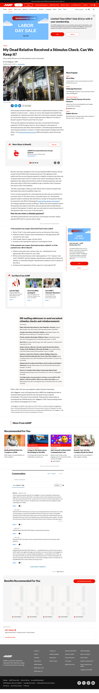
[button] (93, 9)
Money (5, 45)
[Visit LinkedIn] (93, 683)
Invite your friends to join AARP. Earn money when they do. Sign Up (47, 1)
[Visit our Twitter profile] (84, 683)
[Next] (58, 162)
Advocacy (7, 448)
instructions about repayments (48, 201)
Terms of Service (25, 680)
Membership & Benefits (41, 5)
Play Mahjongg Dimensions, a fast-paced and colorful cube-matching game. (80, 92)
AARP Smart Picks (54, 5)
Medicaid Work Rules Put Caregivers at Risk (13, 451)
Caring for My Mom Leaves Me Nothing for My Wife (37, 451)
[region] (38, 523)
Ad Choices (6, 685)
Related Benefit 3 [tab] (34, 163)
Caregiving (54, 448)
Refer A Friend (53, 661)
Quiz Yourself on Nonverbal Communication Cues (61, 451)
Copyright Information (29, 683)
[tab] (19, 485)
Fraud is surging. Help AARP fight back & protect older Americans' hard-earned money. (15, 295)
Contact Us (53, 651)
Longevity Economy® (86, 669)
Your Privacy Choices (16, 685)
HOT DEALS (9, 630)
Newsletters (53, 657)
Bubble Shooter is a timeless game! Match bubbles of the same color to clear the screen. (80, 117)
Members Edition (65, 5)
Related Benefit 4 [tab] (36, 163)
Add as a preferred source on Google (29, 105)
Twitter (15, 105)
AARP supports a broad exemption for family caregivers (14, 456)
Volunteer (36, 657)
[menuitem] (5, 10)
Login (91, 4)
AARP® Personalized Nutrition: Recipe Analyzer (40, 151)
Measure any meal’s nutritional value (36, 154)
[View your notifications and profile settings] (63, 485)
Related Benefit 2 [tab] (32, 163)
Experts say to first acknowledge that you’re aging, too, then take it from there (79, 105)
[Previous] (55, 162)
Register (85, 5)
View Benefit (31, 156)
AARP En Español (54, 654)
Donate (36, 654)
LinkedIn (19, 105)
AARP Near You (38, 671)
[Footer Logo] (14, 656)
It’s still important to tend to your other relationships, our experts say (37, 456)
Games (68, 76)
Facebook (12, 105)
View (10, 299)
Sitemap (5, 680)
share (55, 506)
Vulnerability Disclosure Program (46, 683)
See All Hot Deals (10, 637)
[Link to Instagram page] (88, 683)
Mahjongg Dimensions (74, 89)
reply (14, 506)
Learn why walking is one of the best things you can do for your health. (33, 296)
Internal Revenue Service (27, 132)
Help (86, 9)
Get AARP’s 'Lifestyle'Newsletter (51, 292)
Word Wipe (70, 78)
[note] (33, 102)
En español (21, 64)
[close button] (94, 16)
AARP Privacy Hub (14, 680)
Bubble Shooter (72, 113)
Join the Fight (14, 291)
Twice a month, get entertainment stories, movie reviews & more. (50, 296)
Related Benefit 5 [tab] (38, 163)
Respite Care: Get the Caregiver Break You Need (83, 451)
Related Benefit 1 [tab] (30, 163)
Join (57, 34)
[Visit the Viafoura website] (60, 571)
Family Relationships (71, 97)
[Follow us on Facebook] (79, 683)
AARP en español (79, 9)
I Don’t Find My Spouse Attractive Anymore (78, 100)
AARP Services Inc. (70, 664)
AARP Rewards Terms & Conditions (12, 683)
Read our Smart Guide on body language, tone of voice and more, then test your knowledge (61, 456)
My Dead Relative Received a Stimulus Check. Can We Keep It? (48, 51)
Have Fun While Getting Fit (33, 292)
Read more (60, 521)
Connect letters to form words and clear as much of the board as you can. (79, 82)
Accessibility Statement (37, 680)
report (60, 506)
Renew (72, 34)
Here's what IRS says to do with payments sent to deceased (23, 58)
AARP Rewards (77, 5)
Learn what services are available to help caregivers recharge (83, 456)
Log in (49, 473)
